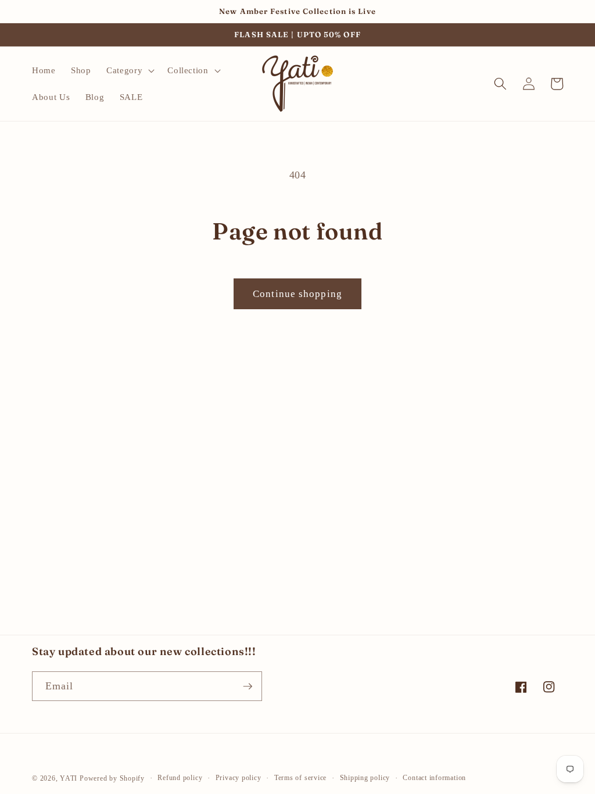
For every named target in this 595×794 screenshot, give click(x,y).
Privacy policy (238, 778)
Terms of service (300, 778)
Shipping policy (365, 778)
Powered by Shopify (112, 778)
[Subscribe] (247, 686)
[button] (129, 70)
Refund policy (179, 778)
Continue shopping (297, 293)
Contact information (434, 778)
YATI (68, 778)
